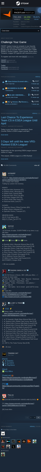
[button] (21, 82)
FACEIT (24, 56)
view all (36, 165)
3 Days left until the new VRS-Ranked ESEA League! (18, 143)
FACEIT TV (5, 62)
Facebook (4, 69)
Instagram (4, 67)
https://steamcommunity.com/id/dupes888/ (17, 297)
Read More (4, 135)
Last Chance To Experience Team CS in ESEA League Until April (19, 120)
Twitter (3, 65)
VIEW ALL (38, 76)
